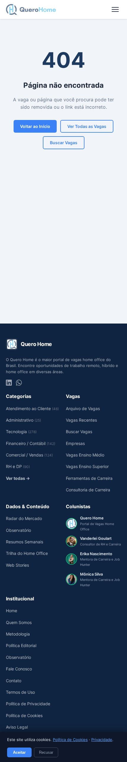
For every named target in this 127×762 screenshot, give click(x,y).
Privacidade (101, 739)
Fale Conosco (19, 668)
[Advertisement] (63, 248)
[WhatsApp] (19, 383)
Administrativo (23, 420)
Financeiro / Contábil (30, 443)
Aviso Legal (17, 726)
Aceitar (19, 752)
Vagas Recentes (81, 420)
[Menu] (115, 9)
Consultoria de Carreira (88, 489)
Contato (13, 680)
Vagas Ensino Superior (87, 466)
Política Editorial (21, 645)
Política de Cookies (70, 739)
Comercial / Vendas (29, 454)
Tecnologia (21, 431)
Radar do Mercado (24, 518)
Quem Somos (19, 622)
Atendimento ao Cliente (32, 408)
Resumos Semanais (24, 541)
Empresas (75, 443)
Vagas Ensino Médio (85, 454)
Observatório (18, 530)
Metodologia (18, 633)
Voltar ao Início (35, 126)
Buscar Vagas (63, 142)
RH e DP (18, 466)
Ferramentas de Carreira (89, 478)
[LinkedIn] (9, 383)
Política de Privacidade (28, 703)
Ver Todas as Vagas (86, 126)
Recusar (46, 752)
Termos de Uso (20, 692)
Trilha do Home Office (27, 553)
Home (11, 610)
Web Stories (17, 565)
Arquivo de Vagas (83, 408)
